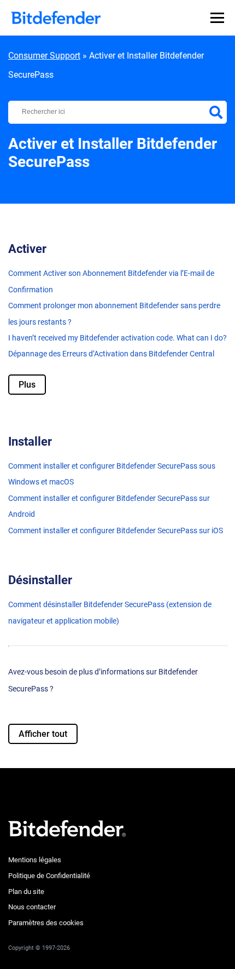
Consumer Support (44, 55)
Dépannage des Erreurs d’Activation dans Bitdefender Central (111, 353)
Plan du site (26, 891)
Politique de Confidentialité (49, 876)
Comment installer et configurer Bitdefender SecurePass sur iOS (115, 530)
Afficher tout (43, 734)
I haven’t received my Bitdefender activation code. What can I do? (117, 337)
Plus (27, 384)
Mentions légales (34, 860)
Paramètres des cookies (46, 923)
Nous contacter (32, 907)
